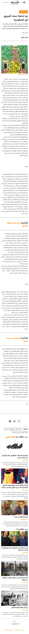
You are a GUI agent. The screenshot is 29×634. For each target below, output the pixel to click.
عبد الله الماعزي (24, 519)
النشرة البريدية (8, 630)
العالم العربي (10, 437)
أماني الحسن (25, 490)
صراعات (6, 429)
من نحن (23, 630)
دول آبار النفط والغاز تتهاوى (20, 607)
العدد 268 (18, 429)
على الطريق (23, 11)
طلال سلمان (24, 37)
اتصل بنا (16, 630)
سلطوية (12, 429)
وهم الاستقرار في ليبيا (21, 517)
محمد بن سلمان (16, 432)
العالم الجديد (25, 460)
